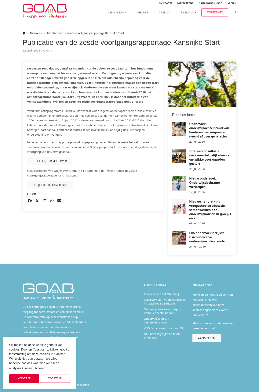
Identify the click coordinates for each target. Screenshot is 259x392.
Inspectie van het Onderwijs (162, 294)
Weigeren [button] (24, 378)
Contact (232, 2)
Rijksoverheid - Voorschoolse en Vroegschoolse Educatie (165, 301)
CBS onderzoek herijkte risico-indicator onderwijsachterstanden (208, 237)
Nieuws (142, 12)
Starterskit (215, 12)
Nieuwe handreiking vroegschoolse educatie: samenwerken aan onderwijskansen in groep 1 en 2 (210, 209)
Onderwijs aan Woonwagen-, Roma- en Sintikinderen (163, 311)
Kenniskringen (185, 2)
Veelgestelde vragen (210, 2)
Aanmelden (206, 338)
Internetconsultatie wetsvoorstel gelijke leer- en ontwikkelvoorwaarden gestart (210, 157)
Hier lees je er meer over (50, 161)
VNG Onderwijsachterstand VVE (164, 328)
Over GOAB (165, 2)
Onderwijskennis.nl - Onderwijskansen (157, 320)
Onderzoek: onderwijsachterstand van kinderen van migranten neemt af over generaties (209, 130)
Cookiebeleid (82, 385)
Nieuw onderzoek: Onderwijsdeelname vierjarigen (204, 182)
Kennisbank (117, 12)
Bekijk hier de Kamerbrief (50, 185)
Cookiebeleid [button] (56, 368)
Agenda (164, 12)
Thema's (187, 12)
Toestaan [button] (55, 378)
